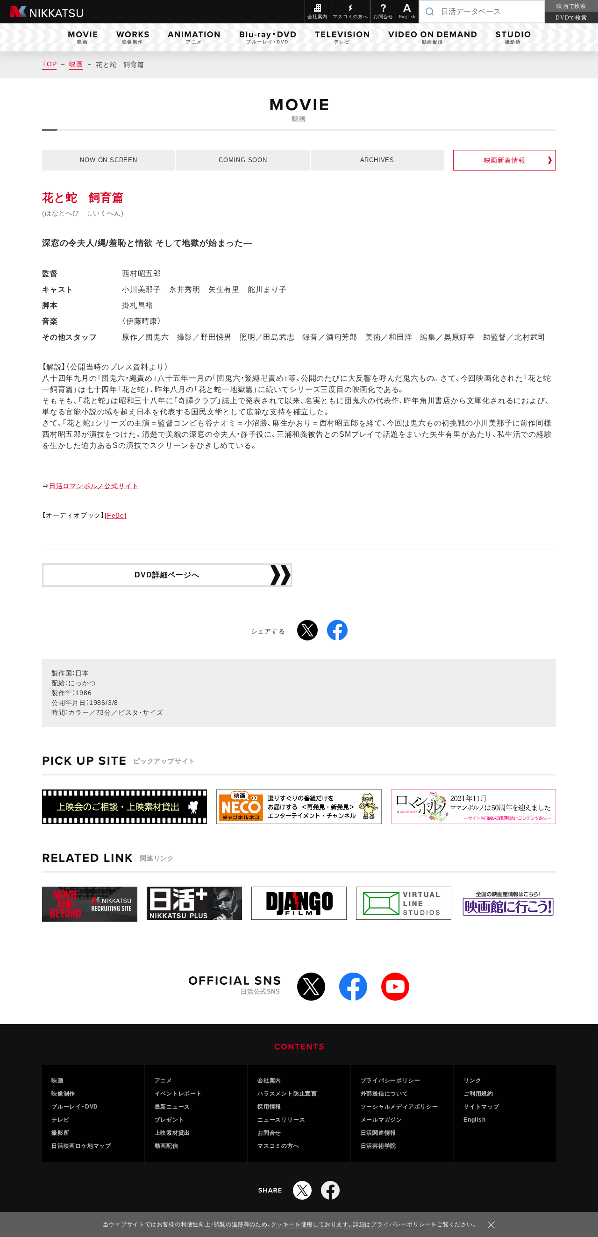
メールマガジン (382, 1119)
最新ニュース (173, 1106)
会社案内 (269, 1080)
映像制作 (63, 1093)
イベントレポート (178, 1093)
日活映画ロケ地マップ (81, 1146)
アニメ (163, 1080)
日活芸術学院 (379, 1146)
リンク (472, 1080)
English (474, 1119)
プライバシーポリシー (390, 1080)
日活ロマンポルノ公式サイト (94, 486)
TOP (49, 64)
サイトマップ (481, 1106)
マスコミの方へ (278, 1146)
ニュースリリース (281, 1119)
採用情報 (269, 1106)
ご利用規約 (478, 1093)
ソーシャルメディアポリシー (399, 1106)
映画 (76, 64)
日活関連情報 (379, 1133)
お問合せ (269, 1133)
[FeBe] (116, 515)
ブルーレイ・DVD (74, 1106)
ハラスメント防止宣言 (287, 1093)
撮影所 (60, 1133)
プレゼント (170, 1119)
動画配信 (166, 1146)
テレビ (60, 1119)
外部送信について (384, 1093)
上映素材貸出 (173, 1133)
